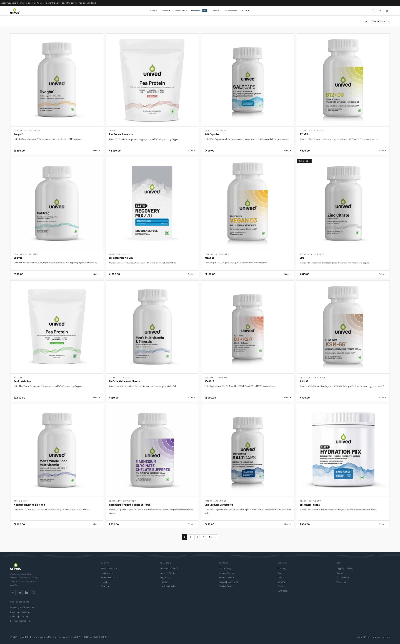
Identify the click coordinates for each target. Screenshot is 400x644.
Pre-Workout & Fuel (109, 577)
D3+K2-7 (209, 381)
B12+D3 (304, 134)
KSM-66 (304, 381)
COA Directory (225, 568)
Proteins (163, 582)
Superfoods (165, 577)
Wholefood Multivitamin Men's (29, 504)
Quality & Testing (226, 586)
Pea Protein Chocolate (121, 134)
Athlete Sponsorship (19, 616)
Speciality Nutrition (168, 573)
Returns (339, 573)
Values (281, 573)
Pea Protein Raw (22, 381)
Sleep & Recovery (109, 568)
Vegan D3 (209, 257)
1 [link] (184, 537)
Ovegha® (18, 134)
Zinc (302, 257)
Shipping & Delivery (344, 568)
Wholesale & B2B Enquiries (22, 607)
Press (280, 586)
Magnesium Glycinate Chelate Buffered (129, 504)
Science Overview (226, 573)
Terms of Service (381, 636)
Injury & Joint (107, 573)
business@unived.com (20, 621)
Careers (281, 582)
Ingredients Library (227, 577)
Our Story (282, 568)
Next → (212, 537)
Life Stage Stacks (167, 586)
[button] (373, 10)
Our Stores (282, 591)
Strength (105, 586)
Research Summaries (228, 582)
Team (280, 577)
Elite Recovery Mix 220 (121, 257)
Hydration (105, 582)
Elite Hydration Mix (310, 504)
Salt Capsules (212, 134)
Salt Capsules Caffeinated (219, 504)
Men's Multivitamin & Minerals (124, 381)
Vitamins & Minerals (169, 568)
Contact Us (341, 582)
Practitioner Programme (21, 612)
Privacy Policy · (364, 636)
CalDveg (18, 257)
